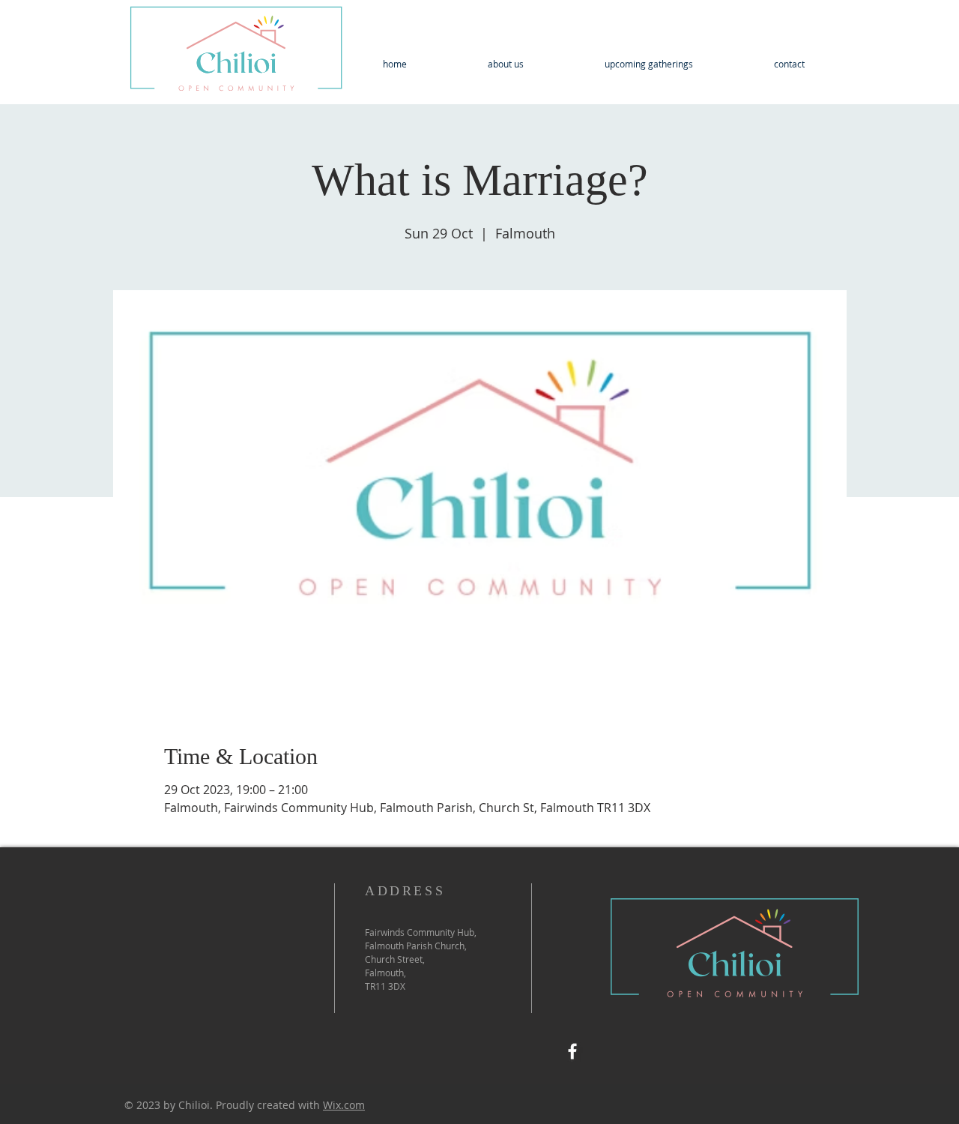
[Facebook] (572, 1051)
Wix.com (344, 1105)
